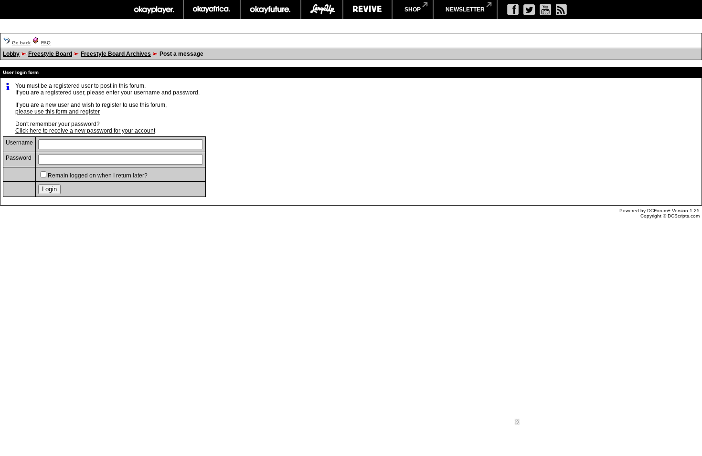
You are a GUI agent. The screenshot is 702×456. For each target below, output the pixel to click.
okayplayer (153, 9)
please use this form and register (57, 111)
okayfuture (270, 9)
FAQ (46, 42)
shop (412, 9)
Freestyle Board (50, 54)
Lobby (11, 54)
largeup (321, 9)
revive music (367, 9)
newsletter (465, 9)
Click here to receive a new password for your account (85, 130)
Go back (21, 42)
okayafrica (212, 9)
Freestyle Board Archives (116, 54)
